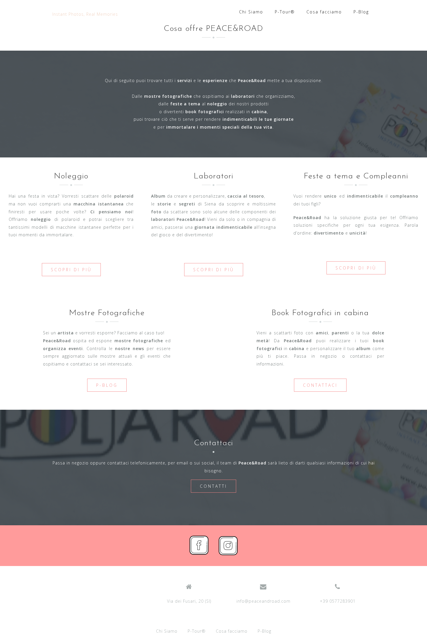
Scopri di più (71, 269)
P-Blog (361, 12)
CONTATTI (213, 486)
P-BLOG (107, 385)
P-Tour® (285, 12)
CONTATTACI (320, 385)
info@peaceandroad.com (263, 601)
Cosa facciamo (324, 12)
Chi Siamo (251, 12)
